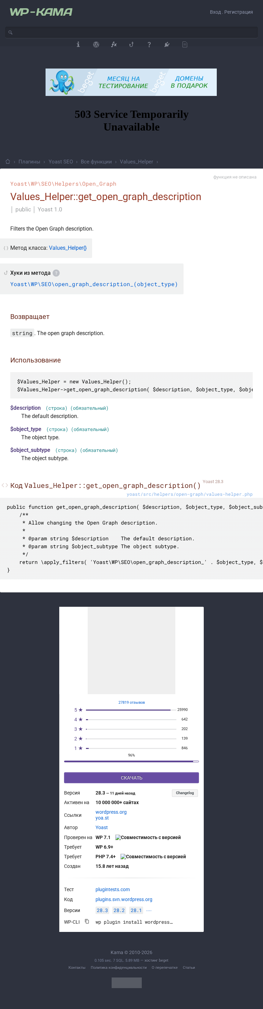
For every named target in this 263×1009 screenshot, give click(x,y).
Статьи (189, 967)
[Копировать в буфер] (87, 921)
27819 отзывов (131, 702)
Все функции (96, 162)
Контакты (77, 967)
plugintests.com (113, 889)
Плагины (29, 162)
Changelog (185, 793)
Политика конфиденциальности (119, 967)
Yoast (102, 827)
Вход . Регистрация (231, 12)
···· (149, 910)
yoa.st (102, 818)
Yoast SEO (61, 162)
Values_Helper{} (68, 248)
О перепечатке (165, 967)
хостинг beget (156, 960)
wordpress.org (111, 812)
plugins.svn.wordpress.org (124, 899)
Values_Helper (136, 162)
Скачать (131, 777)
